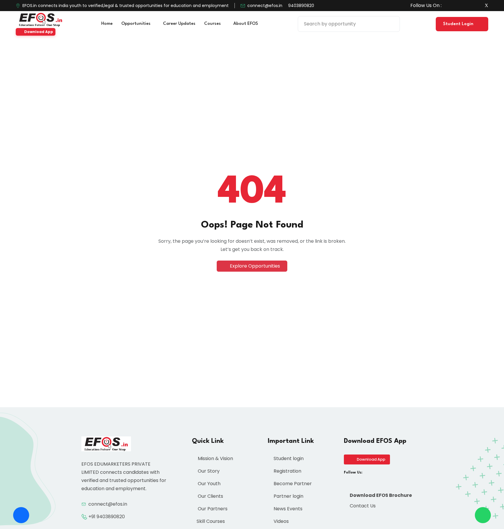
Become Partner (292, 483)
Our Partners (212, 508)
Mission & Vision (215, 458)
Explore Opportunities (254, 266)
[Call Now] (21, 515)
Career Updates (179, 24)
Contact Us (362, 505)
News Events (287, 508)
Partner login (287, 496)
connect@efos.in (264, 5)
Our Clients (210, 496)
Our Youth (208, 483)
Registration (286, 471)
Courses (213, 24)
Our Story (208, 471)
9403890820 (301, 5)
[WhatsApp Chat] (483, 515)
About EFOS (246, 24)
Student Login (459, 24)
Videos (280, 521)
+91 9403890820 (106, 516)
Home (107, 24)
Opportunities (136, 24)
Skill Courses (211, 521)
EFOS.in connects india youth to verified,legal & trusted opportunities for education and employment (125, 5)
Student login (288, 458)
